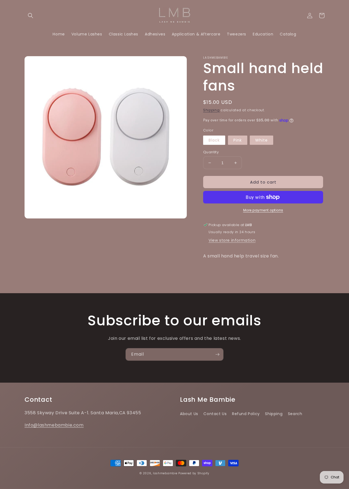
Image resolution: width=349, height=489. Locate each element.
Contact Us (215, 413)
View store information (232, 240)
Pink (237, 140)
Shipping (211, 110)
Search (295, 413)
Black (214, 140)
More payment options (263, 210)
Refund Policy (246, 413)
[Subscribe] (217, 354)
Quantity (211, 152)
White (261, 140)
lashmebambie (165, 473)
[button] (31, 16)
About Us (189, 413)
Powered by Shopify (193, 473)
